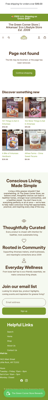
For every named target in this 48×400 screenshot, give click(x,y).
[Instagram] (26, 380)
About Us (11, 345)
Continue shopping (24, 73)
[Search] (9, 37)
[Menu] (3, 37)
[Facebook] (21, 380)
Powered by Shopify (36, 389)
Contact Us (12, 350)
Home (9, 336)
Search (10, 332)
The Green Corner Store (19, 389)
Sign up (24, 311)
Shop (9, 341)
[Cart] (45, 37)
